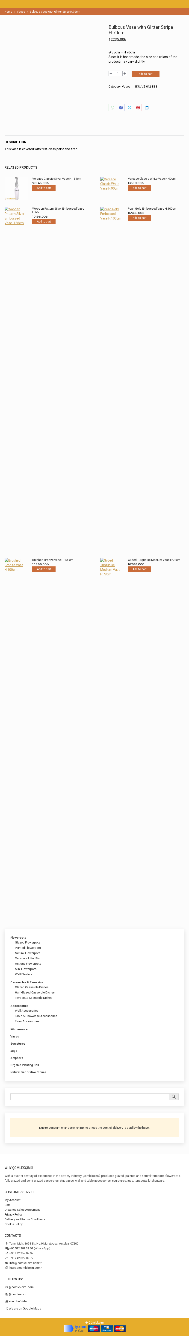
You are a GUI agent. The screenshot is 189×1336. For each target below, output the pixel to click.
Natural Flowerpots (27, 953)
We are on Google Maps (25, 1308)
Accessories (19, 1006)
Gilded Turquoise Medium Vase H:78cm (154, 560)
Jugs (13, 1050)
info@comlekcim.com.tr (25, 1263)
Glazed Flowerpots (27, 942)
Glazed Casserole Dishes (31, 987)
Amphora (16, 1058)
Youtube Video (18, 1301)
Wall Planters (23, 974)
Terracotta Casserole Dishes (33, 997)
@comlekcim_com (21, 1287)
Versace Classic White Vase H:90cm (152, 178)
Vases (126, 86)
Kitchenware (19, 1029)
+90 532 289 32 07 (21, 1248)
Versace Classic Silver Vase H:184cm (56, 178)
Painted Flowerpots (28, 947)
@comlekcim (17, 1294)
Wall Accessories (26, 1010)
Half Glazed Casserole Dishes (35, 992)
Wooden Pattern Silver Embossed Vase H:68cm (58, 210)
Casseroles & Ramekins (26, 982)
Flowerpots (18, 937)
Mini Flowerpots (25, 969)
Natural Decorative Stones (28, 1072)
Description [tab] (15, 142)
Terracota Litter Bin (27, 958)
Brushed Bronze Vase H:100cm (52, 560)
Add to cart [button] (44, 188)
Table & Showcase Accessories (36, 1016)
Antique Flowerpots (28, 963)
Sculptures (17, 1043)
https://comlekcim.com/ (25, 1267)
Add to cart (146, 74)
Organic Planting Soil (24, 1065)
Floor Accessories (27, 1021)
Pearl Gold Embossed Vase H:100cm (152, 208)
